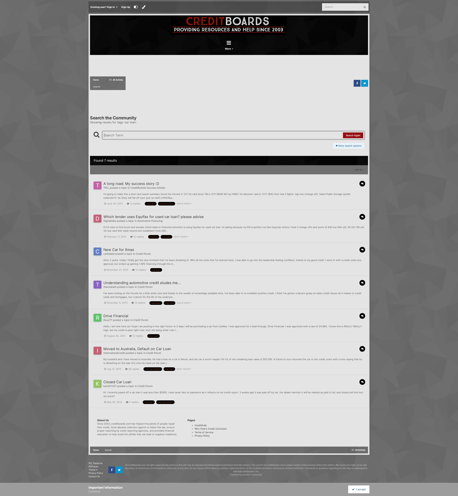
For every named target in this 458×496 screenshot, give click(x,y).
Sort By (359, 170)
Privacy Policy (202, 435)
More (228, 48)
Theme (92, 469)
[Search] (365, 7)
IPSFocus (93, 466)
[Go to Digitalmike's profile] (97, 218)
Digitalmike (109, 220)
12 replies (135, 203)
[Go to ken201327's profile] (97, 384)
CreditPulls (201, 425)
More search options (350, 145)
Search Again (353, 135)
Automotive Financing (150, 220)
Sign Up (125, 7)
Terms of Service (204, 432)
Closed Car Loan (117, 382)
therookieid (109, 286)
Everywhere (350, 7)
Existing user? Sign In (103, 7)
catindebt (109, 253)
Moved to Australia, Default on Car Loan (137, 349)
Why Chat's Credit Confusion (211, 428)
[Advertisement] (239, 83)
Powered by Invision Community (246, 474)
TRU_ (106, 187)
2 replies (133, 402)
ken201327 (109, 386)
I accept (360, 489)
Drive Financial (115, 316)
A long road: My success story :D (131, 184)
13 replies (139, 302)
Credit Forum (143, 253)
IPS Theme (94, 463)
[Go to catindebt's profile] (97, 251)
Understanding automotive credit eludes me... (142, 283)
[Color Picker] (143, 7)
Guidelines (94, 491)
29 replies (133, 368)
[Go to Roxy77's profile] (97, 318)
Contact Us (94, 476)
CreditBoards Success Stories (147, 187)
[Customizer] (136, 7)
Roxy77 (107, 319)
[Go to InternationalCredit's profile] (97, 351)
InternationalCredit (114, 352)
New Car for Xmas (118, 250)
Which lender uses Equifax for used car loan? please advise (153, 217)
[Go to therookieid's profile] (97, 285)
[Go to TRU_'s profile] (97, 185)
